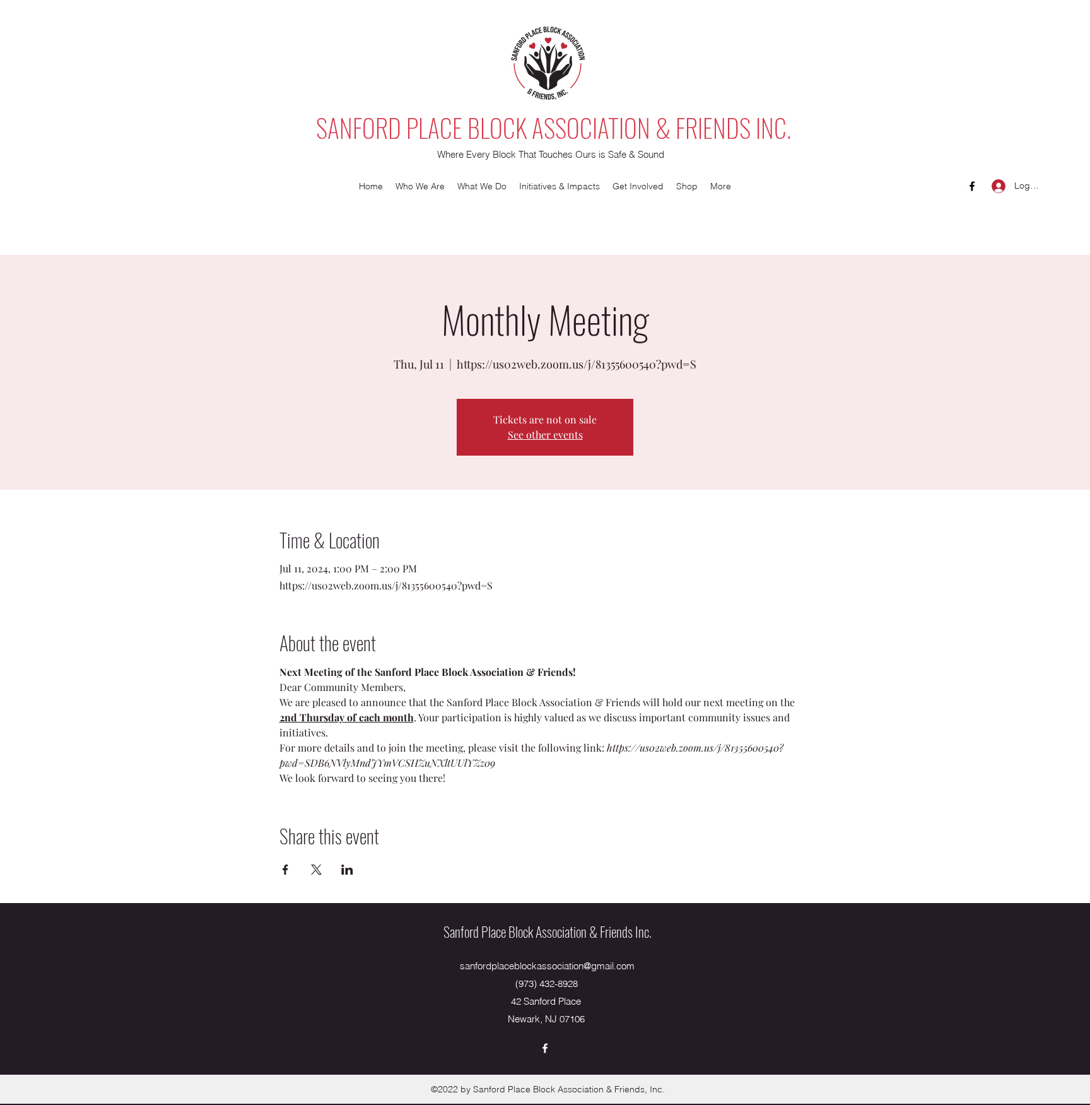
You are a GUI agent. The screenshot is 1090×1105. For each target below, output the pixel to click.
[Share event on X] (316, 870)
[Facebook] (972, 186)
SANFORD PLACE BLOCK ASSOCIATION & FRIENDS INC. (553, 127)
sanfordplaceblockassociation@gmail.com (547, 966)
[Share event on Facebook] (285, 870)
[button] (420, 186)
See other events (545, 434)
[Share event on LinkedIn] (347, 870)
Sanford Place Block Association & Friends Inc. (547, 931)
